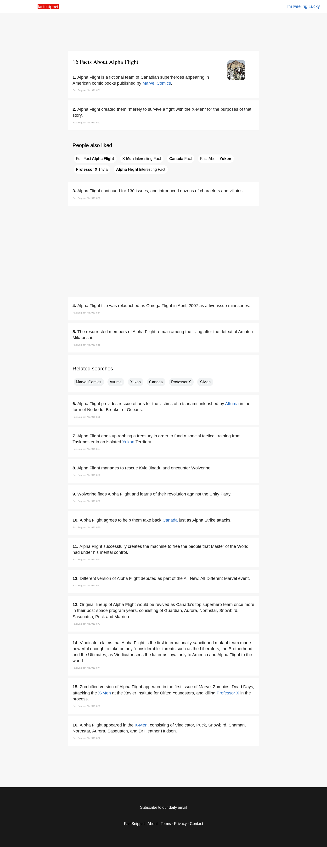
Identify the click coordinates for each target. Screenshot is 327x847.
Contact (196, 824)
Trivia (92, 169)
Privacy (180, 824)
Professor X (181, 382)
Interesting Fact (141, 159)
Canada (156, 382)
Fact (180, 159)
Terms (166, 824)
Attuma (116, 382)
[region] (163, 31)
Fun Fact (95, 159)
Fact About (215, 159)
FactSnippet (134, 824)
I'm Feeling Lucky (303, 6)
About (152, 824)
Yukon (135, 382)
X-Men (205, 382)
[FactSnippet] (48, 8)
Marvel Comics (156, 83)
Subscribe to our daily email (163, 807)
